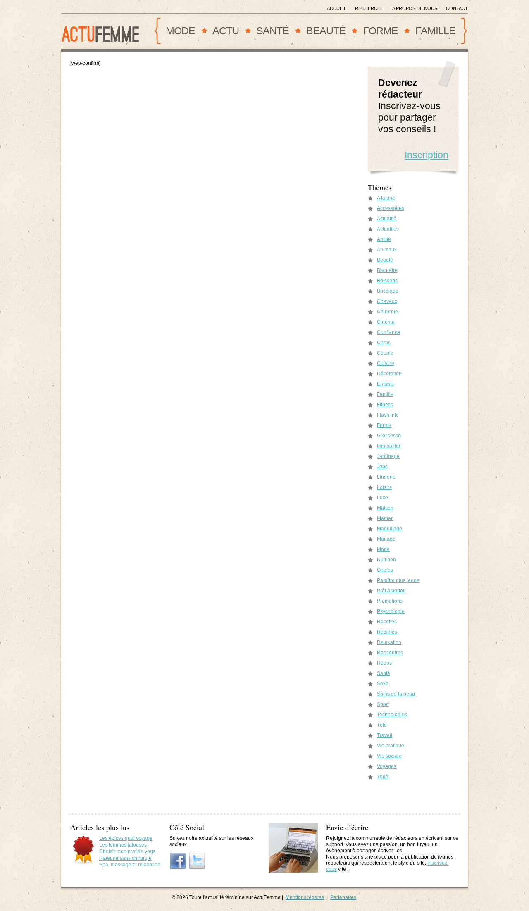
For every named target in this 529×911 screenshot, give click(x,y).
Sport (383, 704)
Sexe (382, 684)
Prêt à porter (391, 591)
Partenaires (343, 897)
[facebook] (178, 861)
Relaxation (389, 642)
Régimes (387, 632)
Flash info (388, 415)
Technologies (392, 715)
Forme (380, 30)
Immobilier (388, 446)
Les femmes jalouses (123, 845)
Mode (180, 30)
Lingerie (386, 477)
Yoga (382, 777)
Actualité (386, 219)
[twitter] (197, 861)
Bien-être (387, 270)
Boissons (387, 281)
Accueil (336, 8)
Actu (225, 30)
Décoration (389, 374)
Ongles (385, 570)
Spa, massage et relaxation (129, 865)
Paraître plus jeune (398, 580)
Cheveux (387, 301)
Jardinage (388, 456)
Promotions (390, 601)
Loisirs (384, 487)
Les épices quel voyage (126, 838)
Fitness (385, 405)
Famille (435, 30)
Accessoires (390, 208)
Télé (382, 725)
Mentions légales (305, 897)
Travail (384, 735)
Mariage (386, 539)
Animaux (387, 250)
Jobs (382, 467)
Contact (457, 8)
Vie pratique (390, 746)
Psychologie (391, 611)
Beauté (326, 30)
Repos (384, 663)
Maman (385, 518)
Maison (385, 508)
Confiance (388, 332)
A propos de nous (414, 8)
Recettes (387, 622)
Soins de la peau (396, 694)
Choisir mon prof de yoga (127, 851)
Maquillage (389, 529)
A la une (386, 198)
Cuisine (385, 363)
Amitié (384, 239)
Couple (385, 353)
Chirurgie (387, 312)
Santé (272, 30)
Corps (384, 343)
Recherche (369, 8)
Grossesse (389, 436)
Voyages (386, 766)
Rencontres (390, 653)
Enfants (385, 384)
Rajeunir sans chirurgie (125, 858)
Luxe (382, 498)
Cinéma (386, 322)
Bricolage (387, 291)
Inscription (426, 155)
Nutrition (386, 560)
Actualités (388, 229)
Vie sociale (389, 756)
